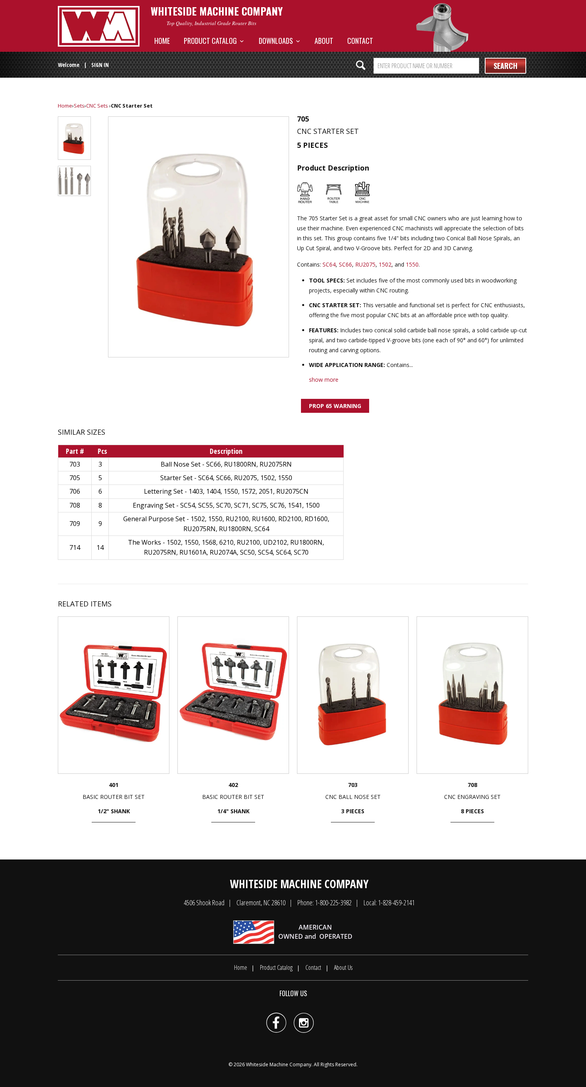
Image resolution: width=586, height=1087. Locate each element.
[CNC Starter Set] (198, 237)
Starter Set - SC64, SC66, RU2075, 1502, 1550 (226, 477)
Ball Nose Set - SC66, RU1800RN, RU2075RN (226, 464)
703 (74, 464)
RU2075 (365, 264)
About (324, 40)
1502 (385, 264)
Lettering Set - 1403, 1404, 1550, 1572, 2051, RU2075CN (226, 491)
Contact (360, 40)
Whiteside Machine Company (278, 1064)
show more (323, 379)
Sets (79, 105)
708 (74, 505)
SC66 (345, 264)
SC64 (329, 264)
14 (100, 547)
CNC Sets (97, 105)
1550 (412, 264)
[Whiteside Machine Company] (99, 26)
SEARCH (505, 66)
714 (74, 547)
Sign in (100, 65)
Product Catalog (212, 40)
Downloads (277, 40)
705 (74, 477)
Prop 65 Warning (335, 406)
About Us (343, 967)
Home (162, 40)
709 (74, 523)
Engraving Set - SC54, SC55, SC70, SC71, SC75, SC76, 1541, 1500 (226, 505)
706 (74, 491)
